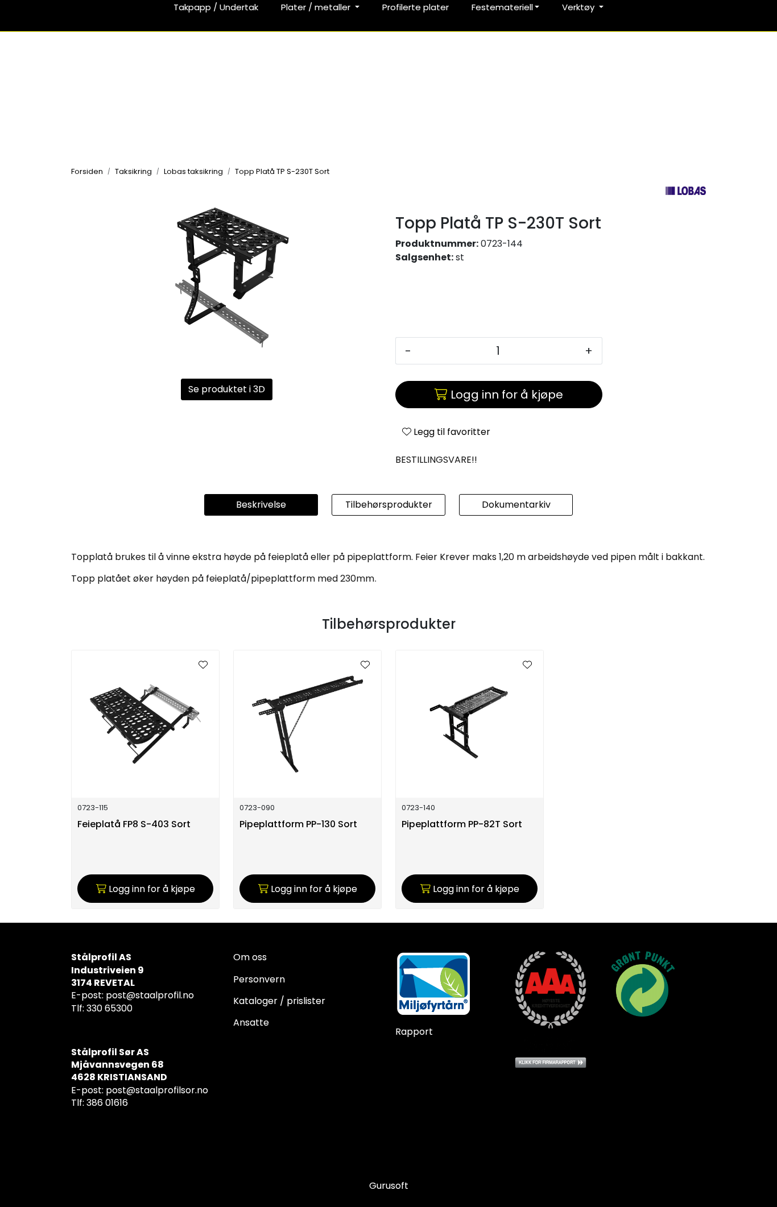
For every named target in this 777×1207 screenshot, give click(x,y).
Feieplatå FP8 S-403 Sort (134, 825)
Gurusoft (388, 1185)
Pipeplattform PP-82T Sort (462, 825)
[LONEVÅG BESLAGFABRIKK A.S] (686, 190)
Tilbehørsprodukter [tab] (388, 504)
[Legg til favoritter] (203, 665)
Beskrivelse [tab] (261, 504)
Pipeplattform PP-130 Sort (298, 825)
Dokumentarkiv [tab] (516, 504)
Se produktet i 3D (226, 389)
